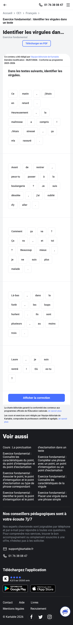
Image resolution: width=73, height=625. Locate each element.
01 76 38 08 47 (53, 5)
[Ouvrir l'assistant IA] (65, 612)
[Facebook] (31, 617)
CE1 (18, 13)
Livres (34, 602)
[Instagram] (49, 617)
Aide (21, 602)
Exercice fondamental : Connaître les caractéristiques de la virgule (52, 481)
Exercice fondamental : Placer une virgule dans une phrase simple (52, 496)
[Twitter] (40, 617)
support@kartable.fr (21, 549)
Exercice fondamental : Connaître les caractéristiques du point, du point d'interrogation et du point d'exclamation (19, 460)
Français (31, 13)
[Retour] (6, 4)
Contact (8, 602)
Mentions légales (13, 608)
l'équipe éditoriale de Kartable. (44, 57)
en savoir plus (54, 411)
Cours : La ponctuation (17, 447)
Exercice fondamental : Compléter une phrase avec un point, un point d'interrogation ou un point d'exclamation (52, 463)
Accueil (7, 13)
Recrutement (38, 608)
